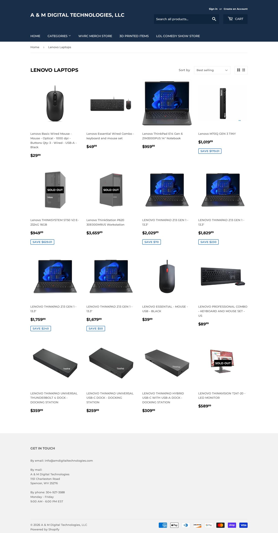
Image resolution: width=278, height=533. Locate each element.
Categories (58, 36)
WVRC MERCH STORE (95, 36)
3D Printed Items (134, 36)
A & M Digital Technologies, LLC (77, 15)
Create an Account (236, 8)
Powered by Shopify (44, 529)
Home (35, 36)
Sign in (213, 8)
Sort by (184, 70)
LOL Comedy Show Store (178, 36)
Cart (238, 19)
